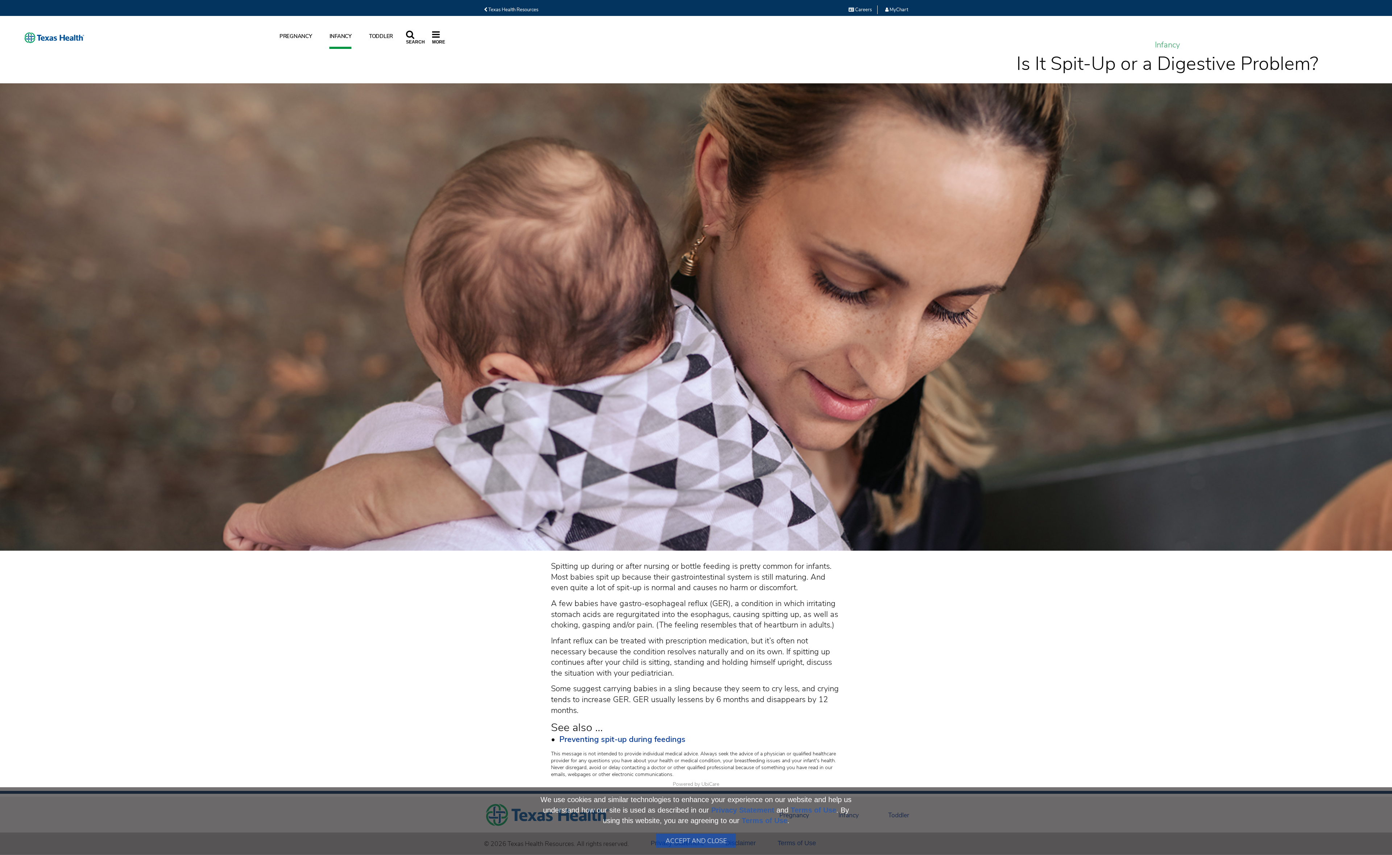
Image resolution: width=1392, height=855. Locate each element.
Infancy (341, 36)
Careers (863, 10)
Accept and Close (696, 841)
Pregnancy (295, 36)
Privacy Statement (742, 810)
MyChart (898, 10)
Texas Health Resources (512, 10)
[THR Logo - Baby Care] (54, 38)
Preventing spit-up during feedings (622, 739)
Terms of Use (813, 810)
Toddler (381, 36)
